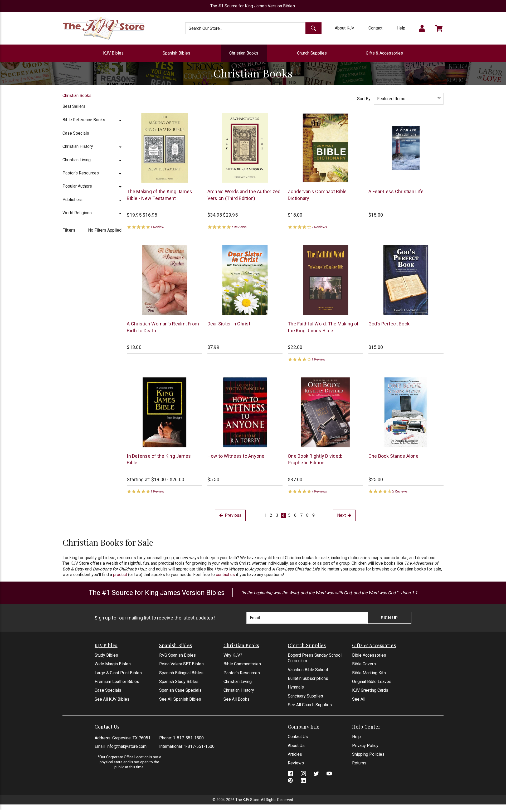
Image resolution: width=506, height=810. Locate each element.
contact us (225, 574)
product (120, 574)
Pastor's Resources (80, 172)
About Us (296, 745)
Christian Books (243, 53)
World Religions (77, 212)
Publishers (72, 199)
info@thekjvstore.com (126, 746)
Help (401, 28)
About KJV (344, 28)
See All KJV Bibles (112, 699)
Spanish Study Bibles (178, 681)
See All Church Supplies (310, 704)
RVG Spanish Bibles (177, 655)
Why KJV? (232, 655)
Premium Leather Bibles (117, 681)
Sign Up (389, 617)
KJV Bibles (113, 53)
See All (358, 699)
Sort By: (364, 98)
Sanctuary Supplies (305, 696)
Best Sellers (73, 106)
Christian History (77, 146)
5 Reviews (399, 491)
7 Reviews (238, 227)
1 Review (157, 227)
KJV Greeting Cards (370, 690)
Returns (359, 762)
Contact (375, 28)
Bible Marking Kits (369, 672)
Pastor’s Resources (241, 672)
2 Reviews (319, 227)
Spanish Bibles (176, 53)
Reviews (296, 762)
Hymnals (296, 687)
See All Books (236, 699)
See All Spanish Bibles (180, 699)
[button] (120, 120)
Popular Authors (77, 186)
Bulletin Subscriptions (308, 678)
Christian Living (76, 159)
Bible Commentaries (242, 663)
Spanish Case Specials (180, 690)
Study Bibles (106, 655)
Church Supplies (312, 53)
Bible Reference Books (83, 119)
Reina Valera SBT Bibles (181, 663)
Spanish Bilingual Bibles (181, 672)
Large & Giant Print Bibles (118, 672)
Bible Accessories (369, 655)
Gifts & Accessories (384, 53)
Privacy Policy (365, 745)
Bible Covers (364, 663)
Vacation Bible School (308, 669)
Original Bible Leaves (371, 681)
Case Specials (75, 133)
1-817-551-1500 (188, 737)
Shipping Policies (368, 754)
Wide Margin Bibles (113, 663)
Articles (295, 754)
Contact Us (298, 736)
